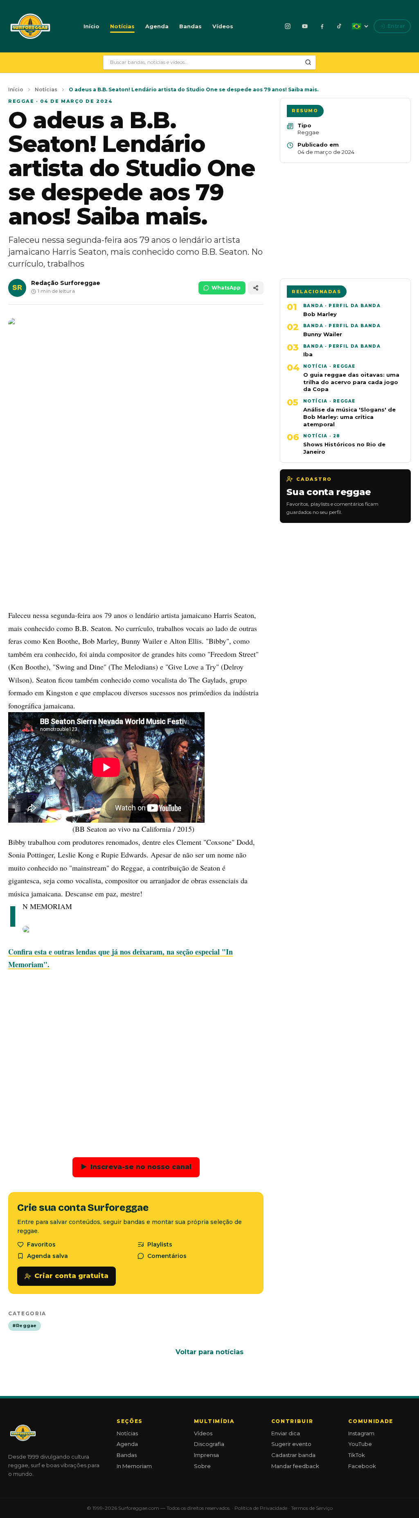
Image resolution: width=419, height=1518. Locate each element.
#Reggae (24, 1325)
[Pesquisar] (308, 62)
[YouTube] (304, 26)
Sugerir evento (291, 1444)
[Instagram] (287, 26)
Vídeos (222, 26)
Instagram (361, 1433)
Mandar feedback (295, 1466)
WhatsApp (226, 288)
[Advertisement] (136, 541)
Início (91, 26)
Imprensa (206, 1455)
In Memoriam (134, 1466)
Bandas (190, 26)
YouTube (360, 1444)
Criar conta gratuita (71, 1276)
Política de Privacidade (260, 1508)
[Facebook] (322, 26)
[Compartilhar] (256, 288)
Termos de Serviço (312, 1508)
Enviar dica (285, 1433)
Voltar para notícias (209, 1352)
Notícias (122, 26)
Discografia (209, 1444)
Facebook (362, 1466)
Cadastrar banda (293, 1455)
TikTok (356, 1455)
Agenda (157, 26)
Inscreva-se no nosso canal (136, 1167)
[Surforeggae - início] (30, 26)
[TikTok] (339, 26)
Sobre (202, 1466)
